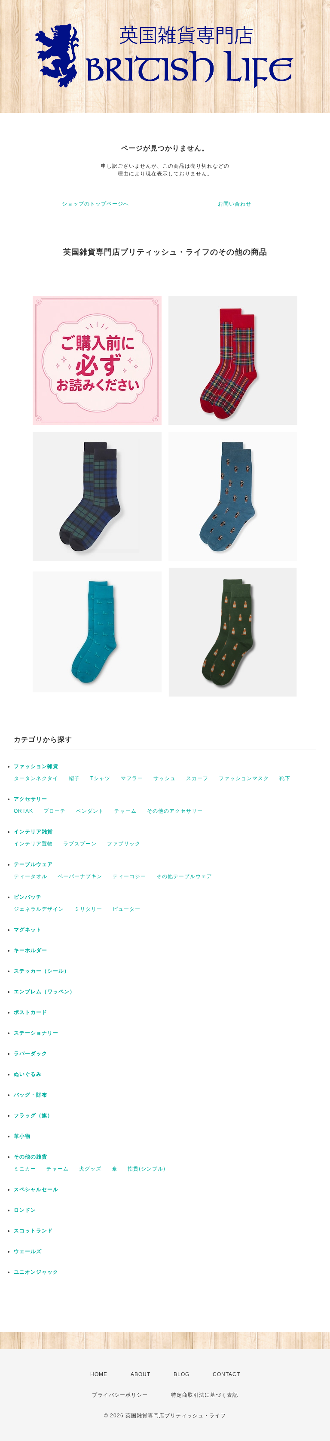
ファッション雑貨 (36, 766)
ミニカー (25, 1169)
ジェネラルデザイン (39, 909)
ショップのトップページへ (95, 204)
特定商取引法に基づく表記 (204, 1395)
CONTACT (226, 1374)
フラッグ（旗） (33, 1115)
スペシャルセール (36, 1189)
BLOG (181, 1374)
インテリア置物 (33, 844)
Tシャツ (100, 778)
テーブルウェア (33, 864)
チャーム (125, 811)
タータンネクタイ (36, 778)
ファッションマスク (244, 778)
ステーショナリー (36, 1033)
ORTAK (23, 811)
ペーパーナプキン (80, 876)
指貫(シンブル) (146, 1169)
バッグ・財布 (30, 1095)
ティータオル (30, 876)
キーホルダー (30, 950)
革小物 (22, 1136)
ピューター (127, 909)
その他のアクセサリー (175, 811)
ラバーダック (30, 1054)
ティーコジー (129, 876)
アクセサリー (30, 799)
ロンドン (25, 1210)
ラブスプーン (80, 844)
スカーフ (197, 778)
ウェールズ (28, 1251)
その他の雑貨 (30, 1157)
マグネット (28, 930)
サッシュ (164, 778)
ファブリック (124, 844)
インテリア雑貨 (33, 832)
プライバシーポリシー (120, 1395)
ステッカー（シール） (42, 971)
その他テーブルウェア (184, 876)
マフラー (132, 778)
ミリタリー (88, 909)
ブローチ (54, 811)
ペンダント (90, 811)
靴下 (284, 778)
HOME (98, 1374)
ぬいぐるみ (28, 1074)
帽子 (74, 778)
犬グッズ (90, 1169)
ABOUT (140, 1374)
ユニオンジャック (36, 1272)
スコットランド (33, 1231)
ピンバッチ (28, 897)
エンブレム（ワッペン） (44, 992)
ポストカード (30, 1012)
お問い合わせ (234, 204)
